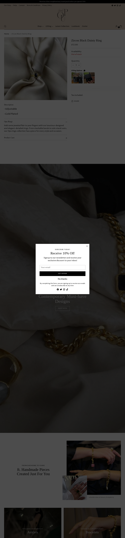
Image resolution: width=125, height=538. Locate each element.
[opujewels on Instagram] (64, 290)
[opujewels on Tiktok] (67, 290)
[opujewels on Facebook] (58, 290)
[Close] (87, 246)
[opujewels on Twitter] (61, 290)
